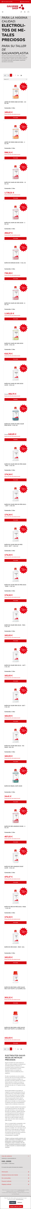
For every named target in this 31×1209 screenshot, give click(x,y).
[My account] (25, 12)
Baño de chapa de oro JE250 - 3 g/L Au (14, 223)
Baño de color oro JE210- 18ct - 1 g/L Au (15, 706)
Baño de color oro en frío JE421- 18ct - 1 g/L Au (13, 545)
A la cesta (15, 117)
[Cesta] (28, 12)
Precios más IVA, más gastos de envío (12, 114)
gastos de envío (21, 1190)
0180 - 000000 (6, 1161)
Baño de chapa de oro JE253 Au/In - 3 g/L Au (13, 384)
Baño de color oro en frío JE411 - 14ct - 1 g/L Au (15, 505)
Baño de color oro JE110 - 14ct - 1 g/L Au (15, 666)
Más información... (20, 1199)
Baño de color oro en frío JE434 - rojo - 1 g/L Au (15, 585)
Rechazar (20, 1202)
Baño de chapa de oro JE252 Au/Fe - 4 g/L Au (13, 344)
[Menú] (2, 12)
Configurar (12, 1202)
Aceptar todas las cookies (16, 1206)
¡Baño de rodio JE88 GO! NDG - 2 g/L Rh (14, 142)
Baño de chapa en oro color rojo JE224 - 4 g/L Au (14, 424)
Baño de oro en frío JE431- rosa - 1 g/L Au (15, 907)
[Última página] (21, 75)
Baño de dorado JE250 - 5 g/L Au (15, 263)
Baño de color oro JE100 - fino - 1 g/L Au (15, 625)
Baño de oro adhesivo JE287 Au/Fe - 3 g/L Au (13, 867)
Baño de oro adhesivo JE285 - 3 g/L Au (14, 827)
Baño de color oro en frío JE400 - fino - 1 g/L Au (15, 464)
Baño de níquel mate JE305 (13, 786)
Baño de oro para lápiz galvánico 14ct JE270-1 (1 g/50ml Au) (14, 1028)
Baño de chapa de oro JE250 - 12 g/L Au (15, 183)
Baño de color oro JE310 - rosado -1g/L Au (14, 746)
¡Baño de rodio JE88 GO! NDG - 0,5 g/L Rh (15, 102)
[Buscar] (21, 12)
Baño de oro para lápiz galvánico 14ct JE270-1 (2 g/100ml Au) (14, 988)
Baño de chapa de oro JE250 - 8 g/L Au (14, 303)
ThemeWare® (16, 1194)
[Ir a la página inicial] (15, 7)
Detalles (15, 399)
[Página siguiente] (18, 75)
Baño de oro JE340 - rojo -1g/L (14, 947)
